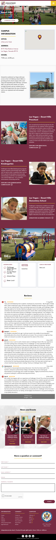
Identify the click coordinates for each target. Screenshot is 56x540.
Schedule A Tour (18, 519)
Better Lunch (42, 267)
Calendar (3, 521)
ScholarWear (25, 268)
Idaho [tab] (31, 517)
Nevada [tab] (31, 519)
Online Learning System (6, 522)
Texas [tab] (31, 521)
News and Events (18, 521)
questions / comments (7, 481)
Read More (12, 443)
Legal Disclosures (4, 524)
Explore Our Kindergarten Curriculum (11, 183)
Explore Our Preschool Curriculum (38, 146)
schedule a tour (9, 20)
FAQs (2, 517)
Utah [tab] (30, 522)
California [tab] (31, 515)
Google (26, 397)
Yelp (31, 397)
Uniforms (3, 519)
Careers (2, 515)
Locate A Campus (19, 517)
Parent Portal (17, 522)
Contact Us (17, 515)
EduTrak (16, 524)
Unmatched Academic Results (40, 218)
